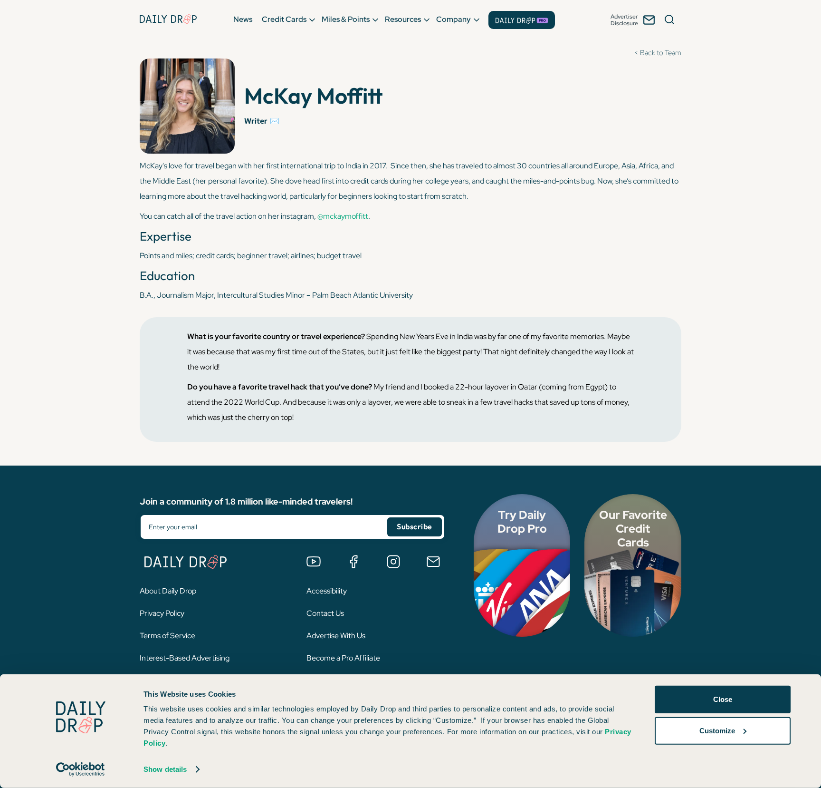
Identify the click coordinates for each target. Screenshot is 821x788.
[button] (243, 19)
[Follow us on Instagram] (393, 562)
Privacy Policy (162, 613)
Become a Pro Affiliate (343, 658)
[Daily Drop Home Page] (168, 19)
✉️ (274, 121)
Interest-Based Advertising (184, 658)
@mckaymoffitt (342, 216)
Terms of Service (167, 636)
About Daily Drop (168, 591)
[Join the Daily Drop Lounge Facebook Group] (353, 562)
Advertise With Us (335, 636)
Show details (165, 769)
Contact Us (325, 613)
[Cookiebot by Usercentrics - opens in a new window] (80, 769)
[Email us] (433, 562)
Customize (717, 730)
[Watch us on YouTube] (313, 562)
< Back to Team (657, 53)
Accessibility (326, 591)
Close (722, 699)
